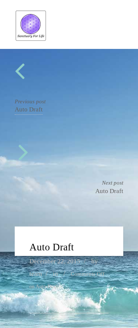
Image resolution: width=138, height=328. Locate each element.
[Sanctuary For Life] (31, 39)
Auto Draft (29, 109)
